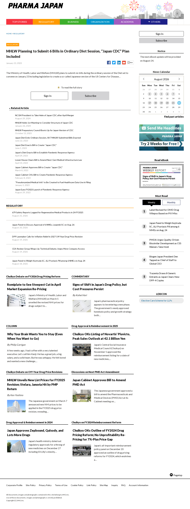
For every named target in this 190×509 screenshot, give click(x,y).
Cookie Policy (77, 485)
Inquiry (114, 485)
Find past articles (174, 116)
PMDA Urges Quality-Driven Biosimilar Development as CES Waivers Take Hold (165, 243)
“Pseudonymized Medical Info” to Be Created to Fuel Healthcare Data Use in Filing (53, 182)
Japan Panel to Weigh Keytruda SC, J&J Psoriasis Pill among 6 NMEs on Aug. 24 (48, 260)
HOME (9, 33)
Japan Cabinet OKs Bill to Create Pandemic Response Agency (44, 174)
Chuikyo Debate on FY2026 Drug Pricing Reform (33, 276)
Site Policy (30, 485)
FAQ (123, 485)
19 (161, 103)
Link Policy (91, 485)
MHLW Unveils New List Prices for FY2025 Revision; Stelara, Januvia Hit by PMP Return (36, 384)
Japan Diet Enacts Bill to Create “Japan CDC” (36, 145)
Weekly (151, 202)
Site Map (104, 485)
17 (150, 103)
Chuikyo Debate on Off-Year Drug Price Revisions (34, 372)
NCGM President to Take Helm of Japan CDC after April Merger (44, 115)
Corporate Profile (14, 485)
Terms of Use (61, 485)
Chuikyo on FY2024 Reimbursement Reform (96, 422)
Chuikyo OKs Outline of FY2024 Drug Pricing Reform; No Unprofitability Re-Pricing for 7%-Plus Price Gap (99, 435)
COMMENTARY (80, 276)
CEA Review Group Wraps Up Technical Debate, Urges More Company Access (48, 248)
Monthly (171, 202)
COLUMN (11, 326)
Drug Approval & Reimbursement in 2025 (95, 326)
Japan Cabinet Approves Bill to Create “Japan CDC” (39, 167)
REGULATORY (18, 33)
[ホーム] (34, 5)
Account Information (138, 485)
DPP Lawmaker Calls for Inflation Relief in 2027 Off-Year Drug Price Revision (47, 236)
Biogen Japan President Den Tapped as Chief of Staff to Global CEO (163, 260)
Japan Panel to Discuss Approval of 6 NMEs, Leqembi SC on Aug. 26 (43, 224)
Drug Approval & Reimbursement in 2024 (29, 422)
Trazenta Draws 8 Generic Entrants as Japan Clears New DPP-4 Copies (164, 277)
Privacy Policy (45, 485)
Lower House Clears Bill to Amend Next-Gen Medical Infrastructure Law (48, 160)
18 (156, 103)
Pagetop (178, 475)
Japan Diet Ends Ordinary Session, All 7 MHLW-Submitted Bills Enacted (48, 137)
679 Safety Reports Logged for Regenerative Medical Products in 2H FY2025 (47, 212)
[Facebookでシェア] (109, 62)
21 (173, 103)
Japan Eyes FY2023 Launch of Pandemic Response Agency (42, 189)
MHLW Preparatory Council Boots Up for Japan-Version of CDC (44, 130)
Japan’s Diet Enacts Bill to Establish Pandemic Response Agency (45, 152)
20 (167, 103)
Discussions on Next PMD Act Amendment (95, 372)
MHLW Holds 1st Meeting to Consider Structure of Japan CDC (44, 122)
